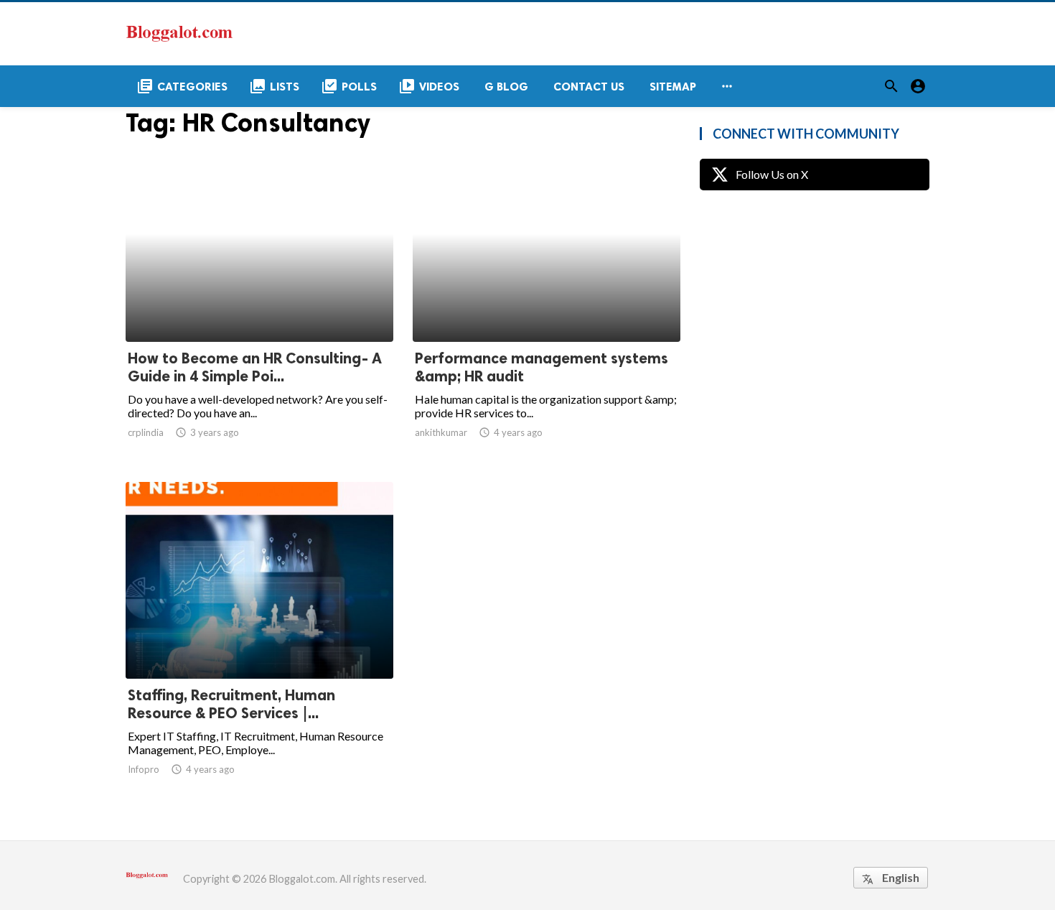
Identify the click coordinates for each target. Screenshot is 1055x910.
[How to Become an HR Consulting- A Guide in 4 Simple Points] (259, 304)
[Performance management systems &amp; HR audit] (546, 304)
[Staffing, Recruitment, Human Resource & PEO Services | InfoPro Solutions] (259, 641)
